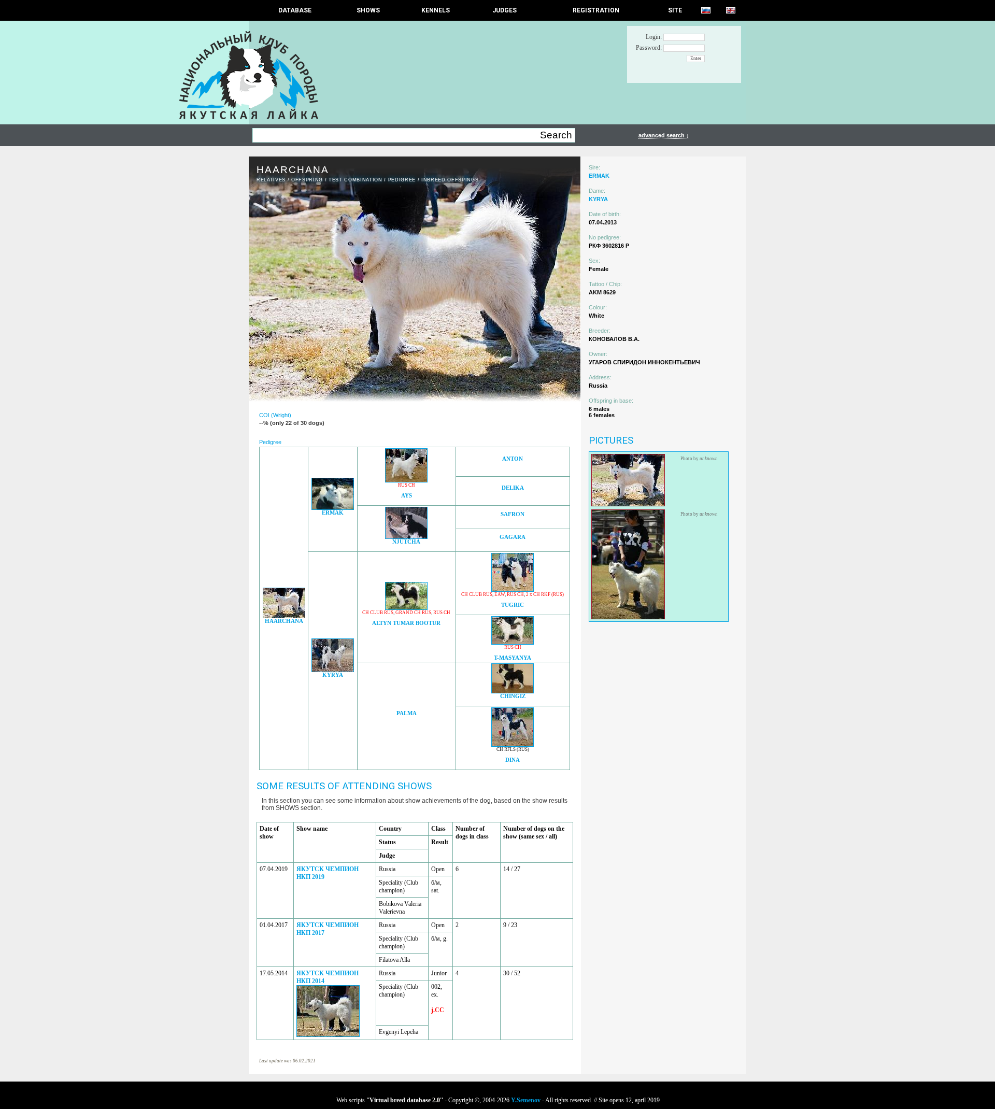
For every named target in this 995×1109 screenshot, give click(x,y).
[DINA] (512, 744)
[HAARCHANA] (284, 615)
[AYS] (406, 479)
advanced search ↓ (663, 135)
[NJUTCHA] (406, 536)
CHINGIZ (512, 696)
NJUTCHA (406, 542)
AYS (406, 496)
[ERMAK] (332, 507)
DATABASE (294, 10)
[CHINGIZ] (512, 690)
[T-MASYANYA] (512, 641)
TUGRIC (512, 605)
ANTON (512, 459)
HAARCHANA (284, 621)
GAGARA (512, 537)
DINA (512, 760)
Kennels (435, 10)
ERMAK (333, 513)
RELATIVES (271, 179)
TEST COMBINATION (355, 179)
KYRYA (332, 675)
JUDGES (504, 10)
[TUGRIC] (512, 589)
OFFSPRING (307, 179)
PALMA (406, 713)
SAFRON (512, 514)
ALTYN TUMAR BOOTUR (406, 623)
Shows (368, 10)
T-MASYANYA (512, 658)
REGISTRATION (596, 10)
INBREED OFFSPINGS (449, 179)
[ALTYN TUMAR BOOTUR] (406, 607)
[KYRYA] (332, 669)
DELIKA (513, 488)
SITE (675, 10)
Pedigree (402, 179)
